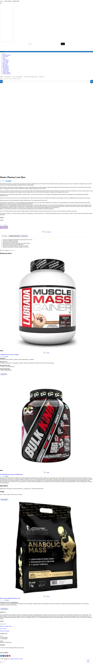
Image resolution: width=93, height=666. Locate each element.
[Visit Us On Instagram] (9, 656)
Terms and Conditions (4, 631)
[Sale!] (46, 302)
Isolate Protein (6, 60)
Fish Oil (4, 58)
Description (4, 236)
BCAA (4, 54)
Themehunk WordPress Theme (16, 658)
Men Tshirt (5, 65)
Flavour (2, 217)
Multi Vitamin (6, 66)
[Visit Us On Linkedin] (7, 656)
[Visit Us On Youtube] (5, 656)
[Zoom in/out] (4, 661)
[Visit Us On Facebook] (3, 656)
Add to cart (4, 227)
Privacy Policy (3, 628)
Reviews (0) (24, 236)
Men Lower (5, 63)
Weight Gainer (6, 70)
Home (1, 78)
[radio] (1, 220)
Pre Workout (5, 67)
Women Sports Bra (7, 73)
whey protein (5, 71)
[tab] (4, 236)
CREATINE (5, 56)
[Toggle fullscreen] (3, 661)
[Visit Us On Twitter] (1, 656)
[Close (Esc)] (0, 661)
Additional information (14, 236)
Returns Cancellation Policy (6, 626)
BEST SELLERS (6, 55)
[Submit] (63, 44)
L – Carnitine (5, 61)
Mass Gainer (5, 62)
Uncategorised (6, 68)
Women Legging (6, 72)
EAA (4, 57)
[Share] (1, 661)
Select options (4, 499)
